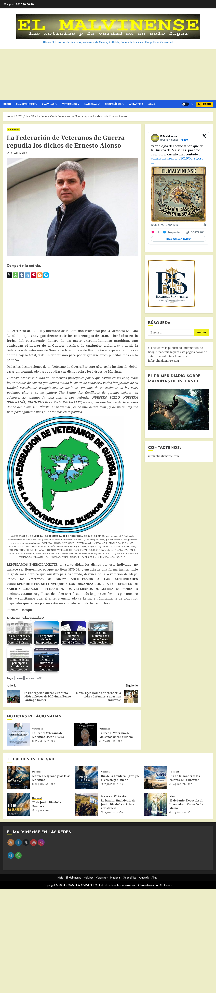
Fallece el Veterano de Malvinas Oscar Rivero (48, 735)
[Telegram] (27, 275)
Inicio (7, 104)
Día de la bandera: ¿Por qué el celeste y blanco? (120, 778)
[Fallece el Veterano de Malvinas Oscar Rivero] (18, 734)
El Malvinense (25, 104)
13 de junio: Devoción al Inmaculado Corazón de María (186, 804)
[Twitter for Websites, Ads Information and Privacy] (204, 225)
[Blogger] (40, 275)
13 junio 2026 (179, 812)
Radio (207, 104)
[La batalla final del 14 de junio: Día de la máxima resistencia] (86, 804)
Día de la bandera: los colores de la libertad (184, 778)
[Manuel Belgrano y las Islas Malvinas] (18, 777)
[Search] (193, 104)
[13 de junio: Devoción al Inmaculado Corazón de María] (155, 804)
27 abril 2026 (42, 741)
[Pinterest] (33, 275)
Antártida (136, 104)
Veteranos (69, 104)
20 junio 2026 (42, 784)
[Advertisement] (108, 74)
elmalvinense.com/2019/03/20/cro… (177, 160)
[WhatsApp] (15, 275)
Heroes (19, 678)
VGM (39, 678)
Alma (151, 104)
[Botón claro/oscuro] (185, 104)
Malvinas (48, 104)
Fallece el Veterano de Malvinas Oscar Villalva (116, 735)
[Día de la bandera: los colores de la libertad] (155, 777)
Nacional (90, 104)
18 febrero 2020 (18, 153)
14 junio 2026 (111, 812)
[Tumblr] (21, 275)
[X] (9, 275)
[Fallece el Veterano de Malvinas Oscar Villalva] (85, 734)
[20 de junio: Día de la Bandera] (18, 804)
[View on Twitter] (204, 138)
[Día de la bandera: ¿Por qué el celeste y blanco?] (86, 777)
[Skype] (46, 275)
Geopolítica (113, 104)
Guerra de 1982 (109, 796)
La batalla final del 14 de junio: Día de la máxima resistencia (118, 804)
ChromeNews (146, 885)
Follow (184, 139)
